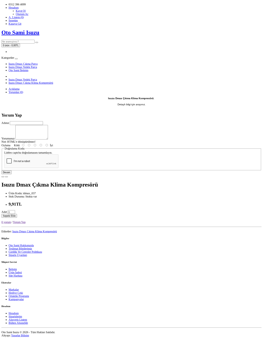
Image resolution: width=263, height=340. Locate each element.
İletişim (13, 269)
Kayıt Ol (21, 10)
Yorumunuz (8, 138)
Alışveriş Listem (18, 319)
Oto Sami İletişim (18, 70)
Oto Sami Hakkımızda (21, 245)
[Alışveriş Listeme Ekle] (2, 176)
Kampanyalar (16, 299)
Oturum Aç (22, 14)
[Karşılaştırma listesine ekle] (6, 176)
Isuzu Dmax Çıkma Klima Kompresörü (31, 82)
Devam (6, 172)
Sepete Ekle (9, 215)
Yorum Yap (19, 222)
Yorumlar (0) (16, 92)
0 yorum (6, 222)
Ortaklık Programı (19, 296)
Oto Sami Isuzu (20, 32)
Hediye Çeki (16, 292)
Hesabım (14, 313)
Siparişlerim (15, 316)
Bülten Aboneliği (18, 322)
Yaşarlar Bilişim (20, 335)
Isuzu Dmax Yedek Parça (23, 67)
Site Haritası (15, 275)
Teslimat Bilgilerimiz (20, 248)
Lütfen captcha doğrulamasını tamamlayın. (28, 152)
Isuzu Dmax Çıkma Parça (23, 63)
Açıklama (14, 88)
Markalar (14, 289)
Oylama (5, 145)
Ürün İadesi (15, 272)
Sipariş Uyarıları (18, 255)
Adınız (5, 122)
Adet (4, 211)
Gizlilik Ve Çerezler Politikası (25, 251)
